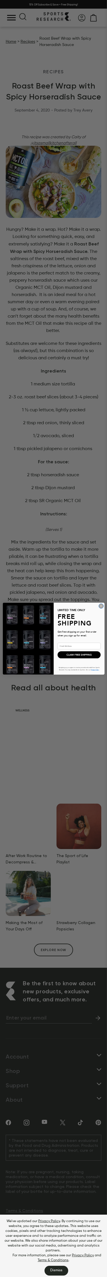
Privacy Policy (49, 1221)
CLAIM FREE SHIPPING (79, 654)
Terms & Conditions (53, 1260)
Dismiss (56, 1270)
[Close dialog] (101, 606)
